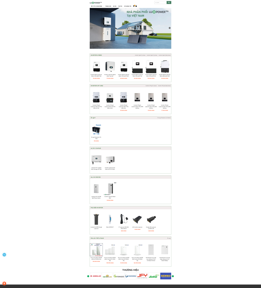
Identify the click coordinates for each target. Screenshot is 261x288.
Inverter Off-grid (97, 86)
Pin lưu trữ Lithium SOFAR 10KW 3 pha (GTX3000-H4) (123, 259)
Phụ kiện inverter (97, 207)
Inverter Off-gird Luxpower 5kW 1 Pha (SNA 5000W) (151, 107)
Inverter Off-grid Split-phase (164, 85)
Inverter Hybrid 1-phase (140, 55)
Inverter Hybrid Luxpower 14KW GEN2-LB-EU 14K (164, 75)
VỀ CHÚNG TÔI (127, 6)
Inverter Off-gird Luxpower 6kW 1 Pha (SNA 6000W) (164, 107)
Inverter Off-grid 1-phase (151, 85)
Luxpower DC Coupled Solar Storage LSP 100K (96, 168)
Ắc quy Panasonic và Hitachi (164, 117)
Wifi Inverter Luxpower (137, 227)
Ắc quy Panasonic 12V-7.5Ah (96, 138)
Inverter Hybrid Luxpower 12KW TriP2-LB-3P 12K (151, 75)
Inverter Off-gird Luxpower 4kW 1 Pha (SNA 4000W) (137, 107)
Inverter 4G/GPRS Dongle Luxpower (96, 228)
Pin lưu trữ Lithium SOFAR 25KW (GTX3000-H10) (96, 258)
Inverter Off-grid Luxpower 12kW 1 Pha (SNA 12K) (123, 107)
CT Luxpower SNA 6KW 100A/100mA (124, 228)
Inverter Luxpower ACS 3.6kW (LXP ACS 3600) (110, 168)
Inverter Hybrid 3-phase (152, 55)
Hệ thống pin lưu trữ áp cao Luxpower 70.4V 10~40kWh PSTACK (151, 259)
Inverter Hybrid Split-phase (165, 55)
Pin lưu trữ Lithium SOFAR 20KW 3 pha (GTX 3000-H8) (110, 259)
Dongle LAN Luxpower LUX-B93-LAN (151, 228)
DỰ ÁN (114, 6)
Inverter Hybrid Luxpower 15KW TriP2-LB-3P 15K (137, 75)
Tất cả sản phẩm (97, 6)
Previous (91, 28)
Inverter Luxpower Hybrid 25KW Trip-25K (110, 75)
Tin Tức (120, 6)
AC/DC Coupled (96, 148)
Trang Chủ (108, 6)
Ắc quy (93, 118)
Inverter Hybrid (96, 55)
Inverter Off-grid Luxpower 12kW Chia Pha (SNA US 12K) (96, 107)
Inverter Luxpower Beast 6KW (110, 197)
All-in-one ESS (96, 177)
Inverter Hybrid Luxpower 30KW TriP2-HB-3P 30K (96, 75)
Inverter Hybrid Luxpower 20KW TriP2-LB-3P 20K (123, 75)
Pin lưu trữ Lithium (97, 238)
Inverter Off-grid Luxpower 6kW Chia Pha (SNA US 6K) (110, 107)
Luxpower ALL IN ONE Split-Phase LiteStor (96, 197)
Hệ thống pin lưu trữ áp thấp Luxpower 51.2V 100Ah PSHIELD (165, 259)
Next (170, 28)
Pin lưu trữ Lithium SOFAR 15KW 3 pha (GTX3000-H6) (137, 259)
